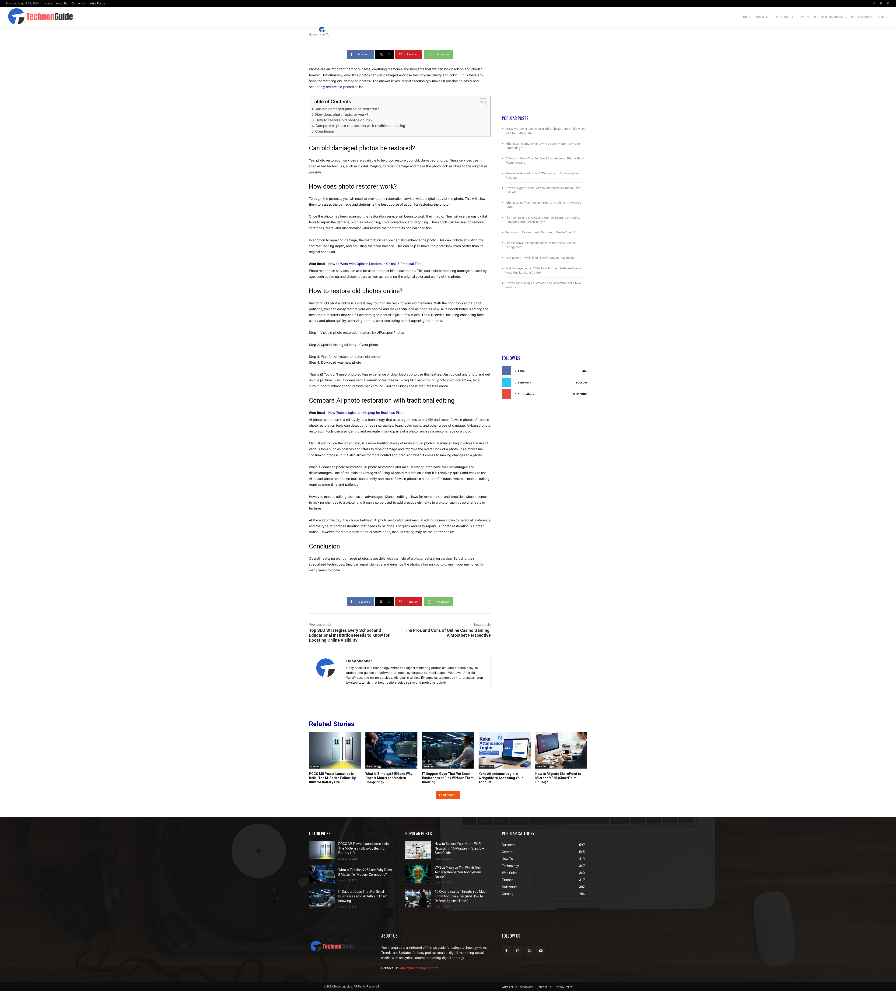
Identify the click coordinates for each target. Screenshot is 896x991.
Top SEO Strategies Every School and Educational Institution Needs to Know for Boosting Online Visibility (349, 635)
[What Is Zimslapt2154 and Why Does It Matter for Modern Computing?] (391, 750)
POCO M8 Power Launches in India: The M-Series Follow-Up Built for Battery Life (332, 778)
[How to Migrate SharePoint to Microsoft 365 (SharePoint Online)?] (561, 750)
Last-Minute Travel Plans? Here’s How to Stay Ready (539, 258)
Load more (446, 795)
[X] (887, 3)
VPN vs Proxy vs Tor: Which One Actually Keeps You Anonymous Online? (458, 872)
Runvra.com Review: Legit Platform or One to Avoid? (540, 232)
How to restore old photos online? (343, 120)
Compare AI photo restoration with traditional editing (360, 125)
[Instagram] (880, 3)
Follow (581, 382)
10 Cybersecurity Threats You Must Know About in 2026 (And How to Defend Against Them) (460, 896)
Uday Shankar (340, 29)
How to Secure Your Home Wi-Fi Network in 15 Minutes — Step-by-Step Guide (459, 848)
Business (429, 766)
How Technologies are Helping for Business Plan (365, 413)
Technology (374, 766)
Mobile (314, 766)
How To (541, 766)
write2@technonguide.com (418, 968)
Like (584, 371)
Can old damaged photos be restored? (347, 109)
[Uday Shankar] (322, 29)
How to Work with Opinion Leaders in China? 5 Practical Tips (374, 264)
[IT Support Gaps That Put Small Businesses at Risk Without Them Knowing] (448, 750)
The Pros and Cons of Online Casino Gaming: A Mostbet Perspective (448, 633)
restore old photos (340, 87)
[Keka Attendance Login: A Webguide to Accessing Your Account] (504, 750)
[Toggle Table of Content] (480, 102)
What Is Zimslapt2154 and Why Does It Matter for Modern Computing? (388, 778)
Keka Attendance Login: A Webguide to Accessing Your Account (501, 778)
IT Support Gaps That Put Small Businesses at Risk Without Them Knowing (448, 778)
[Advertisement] (544, 82)
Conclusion (324, 131)
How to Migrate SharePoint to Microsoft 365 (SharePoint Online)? (558, 778)
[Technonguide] (36, 17)
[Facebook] (873, 3)
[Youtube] (540, 950)
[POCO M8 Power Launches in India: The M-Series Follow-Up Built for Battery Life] (335, 750)
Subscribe (580, 394)
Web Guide (486, 766)
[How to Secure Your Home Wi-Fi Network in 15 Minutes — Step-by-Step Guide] (418, 850)
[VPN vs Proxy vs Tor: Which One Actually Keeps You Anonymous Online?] (418, 874)
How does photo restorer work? (341, 114)
